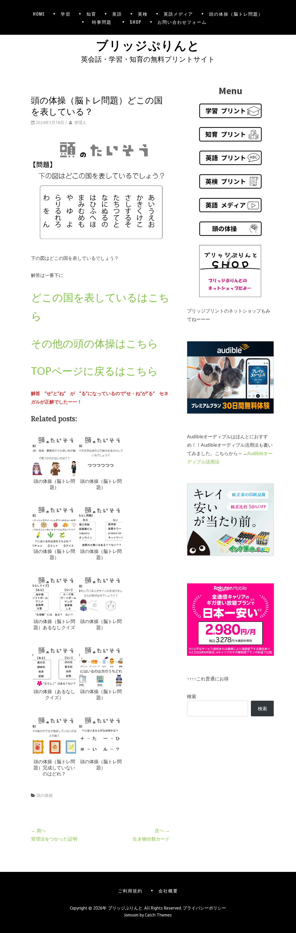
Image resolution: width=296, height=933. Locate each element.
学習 (66, 13)
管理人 (80, 122)
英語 (117, 13)
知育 (91, 13)
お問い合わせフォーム (182, 22)
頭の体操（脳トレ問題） (236, 13)
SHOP (136, 22)
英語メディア (178, 13)
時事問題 (103, 22)
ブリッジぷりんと (148, 44)
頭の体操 (44, 795)
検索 (191, 696)
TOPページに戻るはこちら (94, 371)
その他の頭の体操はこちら (94, 343)
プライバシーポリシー (204, 908)
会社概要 (168, 890)
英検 (143, 13)
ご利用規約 (130, 890)
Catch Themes (158, 915)
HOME (39, 13)
